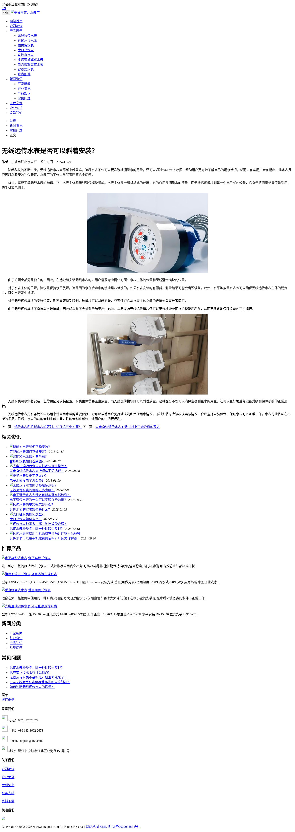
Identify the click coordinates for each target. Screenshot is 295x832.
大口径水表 (26, 50)
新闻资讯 (16, 79)
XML (103, 826)
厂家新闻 (24, 84)
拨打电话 (8, 699)
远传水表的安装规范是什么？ (30, 509)
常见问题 (24, 98)
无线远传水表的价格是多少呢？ (32, 490)
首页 (13, 120)
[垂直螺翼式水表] (14, 590)
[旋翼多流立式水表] (16, 574)
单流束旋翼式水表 (30, 64)
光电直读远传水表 (44, 606)
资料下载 (8, 801)
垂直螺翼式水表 (39, 590)
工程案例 (16, 103)
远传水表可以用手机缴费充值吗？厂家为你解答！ (45, 538)
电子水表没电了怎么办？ (27, 480)
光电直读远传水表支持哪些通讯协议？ (37, 471)
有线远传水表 (27, 40)
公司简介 (16, 26)
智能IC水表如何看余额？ (27, 461)
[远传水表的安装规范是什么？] (32, 504)
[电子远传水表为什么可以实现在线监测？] (40, 495)
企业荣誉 (16, 108)
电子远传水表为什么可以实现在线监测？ (38, 500)
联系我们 (16, 112)
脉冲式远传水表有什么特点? (30, 672)
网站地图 (92, 826)
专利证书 (8, 785)
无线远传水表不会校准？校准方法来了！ (38, 677)
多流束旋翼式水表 (30, 59)
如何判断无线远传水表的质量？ (32, 687)
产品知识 (24, 93)
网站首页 (16, 21)
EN (4, 8)
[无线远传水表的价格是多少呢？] (34, 485)
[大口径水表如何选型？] (27, 514)
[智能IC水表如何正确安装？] (30, 447)
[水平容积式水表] (14, 558)
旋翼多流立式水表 (44, 574)
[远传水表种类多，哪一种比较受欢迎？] (38, 524)
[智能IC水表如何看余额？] (29, 456)
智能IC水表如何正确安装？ (29, 451)
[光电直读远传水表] (16, 606)
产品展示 (16, 31)
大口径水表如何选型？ (26, 519)
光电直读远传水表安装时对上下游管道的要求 (128, 427)
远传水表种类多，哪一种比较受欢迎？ (37, 528)
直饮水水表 (26, 55)
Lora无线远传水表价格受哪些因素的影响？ (40, 682)
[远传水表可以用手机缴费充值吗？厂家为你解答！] (46, 533)
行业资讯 (24, 88)
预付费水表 (26, 45)
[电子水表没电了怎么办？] (29, 475)
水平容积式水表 (39, 558)
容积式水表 (26, 69)
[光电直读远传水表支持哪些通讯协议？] (38, 466)
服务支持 (8, 793)
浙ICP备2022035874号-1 (124, 826)
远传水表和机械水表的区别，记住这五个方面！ (48, 427)
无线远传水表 (27, 35)
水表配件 (24, 74)
